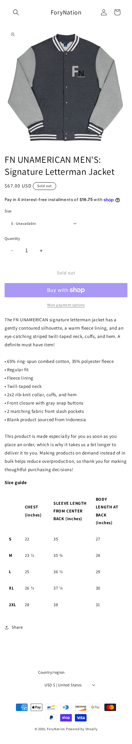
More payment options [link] (66, 304)
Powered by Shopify (82, 729)
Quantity (12, 238)
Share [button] (17, 627)
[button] (16, 12)
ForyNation (56, 729)
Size (8, 211)
